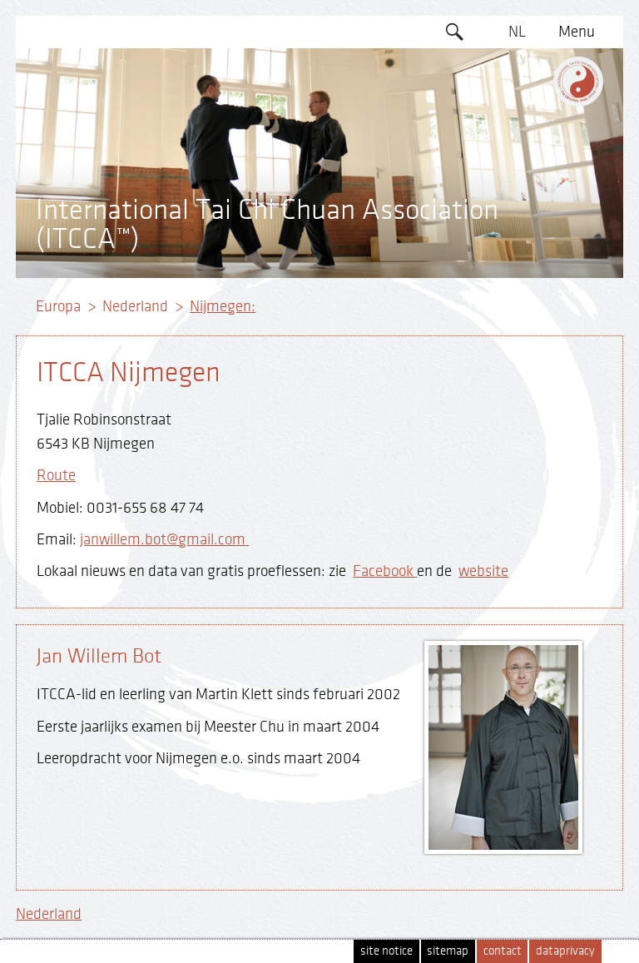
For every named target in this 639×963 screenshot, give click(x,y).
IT (517, 224)
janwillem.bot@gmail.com (164, 539)
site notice (386, 951)
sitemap (447, 951)
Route (56, 475)
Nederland (135, 306)
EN (517, 64)
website (483, 571)
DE (517, 95)
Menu (576, 31)
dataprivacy (565, 951)
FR (517, 159)
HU (517, 255)
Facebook (385, 571)
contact (502, 951)
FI (517, 191)
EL (517, 127)
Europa (58, 306)
